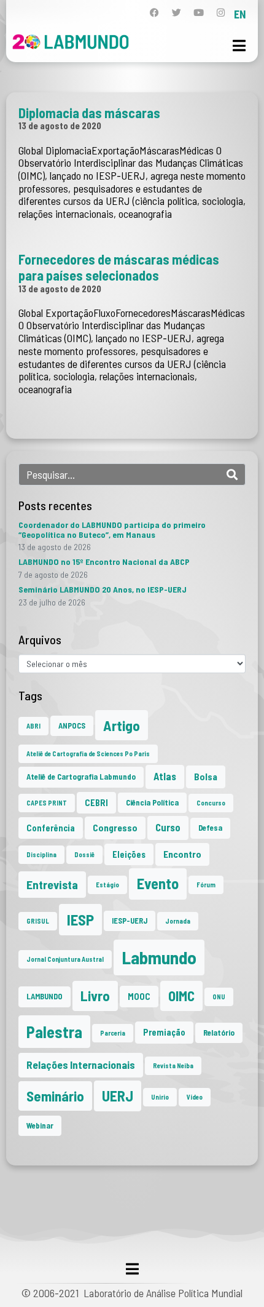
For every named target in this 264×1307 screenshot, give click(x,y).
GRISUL (37, 921)
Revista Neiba (173, 1065)
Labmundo (159, 957)
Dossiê (84, 854)
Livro (95, 995)
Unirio (160, 1097)
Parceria (112, 1033)
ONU (218, 997)
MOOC (139, 996)
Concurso (210, 803)
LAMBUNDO (44, 996)
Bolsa (205, 776)
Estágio (107, 885)
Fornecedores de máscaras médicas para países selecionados (118, 267)
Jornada (177, 921)
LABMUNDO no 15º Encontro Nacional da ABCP (104, 561)
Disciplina (41, 854)
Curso (168, 827)
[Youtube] (198, 12)
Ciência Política (152, 802)
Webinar (39, 1125)
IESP (80, 919)
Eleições (129, 854)
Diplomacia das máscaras (89, 113)
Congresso (115, 827)
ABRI (33, 726)
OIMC (181, 995)
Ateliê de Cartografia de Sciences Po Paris (88, 753)
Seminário (55, 1096)
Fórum (205, 885)
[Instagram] (220, 12)
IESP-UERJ (129, 920)
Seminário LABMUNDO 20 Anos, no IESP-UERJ (102, 589)
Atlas (164, 776)
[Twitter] (176, 12)
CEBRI (96, 802)
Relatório (219, 1032)
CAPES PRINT (46, 803)
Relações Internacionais (80, 1064)
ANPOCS (71, 725)
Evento (158, 883)
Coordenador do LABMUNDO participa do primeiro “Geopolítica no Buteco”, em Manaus (112, 529)
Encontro (182, 854)
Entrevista (52, 884)
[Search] (232, 474)
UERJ (117, 1096)
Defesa (210, 828)
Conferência (50, 828)
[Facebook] (154, 12)
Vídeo (195, 1097)
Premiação (164, 1032)
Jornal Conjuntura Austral (65, 959)
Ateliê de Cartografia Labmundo (81, 776)
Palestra (54, 1031)
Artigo (121, 725)
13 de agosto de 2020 (59, 125)
